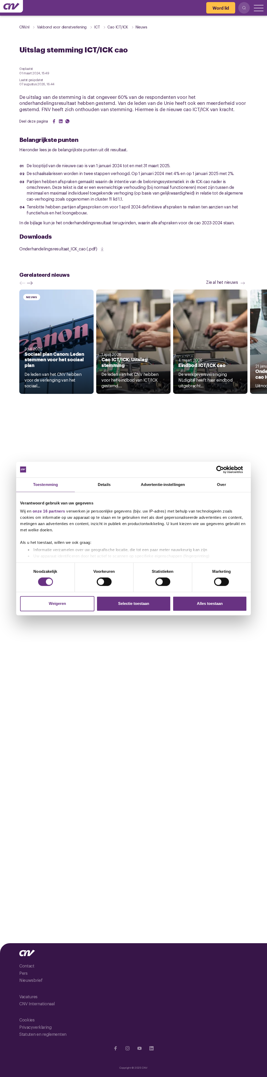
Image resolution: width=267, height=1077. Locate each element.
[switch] (104, 582)
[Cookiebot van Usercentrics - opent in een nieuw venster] (224, 469)
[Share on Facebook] (54, 121)
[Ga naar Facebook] (115, 1048)
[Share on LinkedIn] (61, 121)
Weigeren (57, 603)
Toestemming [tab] (45, 484)
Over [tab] (221, 484)
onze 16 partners (49, 511)
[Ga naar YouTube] (139, 1048)
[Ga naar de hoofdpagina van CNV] (11, 6)
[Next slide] (31, 283)
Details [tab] (104, 484)
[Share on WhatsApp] (67, 121)
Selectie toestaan (133, 603)
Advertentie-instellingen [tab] (163, 484)
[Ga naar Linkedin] (151, 1048)
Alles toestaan (210, 603)
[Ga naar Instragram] (127, 1048)
